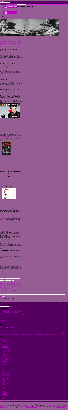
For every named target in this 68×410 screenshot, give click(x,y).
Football (3, 362)
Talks (4, 8)
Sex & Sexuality (4, 392)
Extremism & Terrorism (5, 358)
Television (3, 395)
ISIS (47, 332)
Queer (3, 388)
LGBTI (58, 332)
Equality (12, 332)
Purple (6, 7)
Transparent (7, 287)
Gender (4, 16)
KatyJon (3, 320)
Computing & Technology (6, 350)
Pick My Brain (13, 316)
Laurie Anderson (13, 284)
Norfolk (16, 334)
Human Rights (4, 367)
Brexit (3, 332)
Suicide (32, 334)
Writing (4, 10)
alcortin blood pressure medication (53, 405)
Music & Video (4, 379)
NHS (7, 334)
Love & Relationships (5, 373)
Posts (4, 9)
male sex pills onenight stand (11, 403)
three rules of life (16, 164)
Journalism (3, 370)
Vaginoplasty (17, 287)
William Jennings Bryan (7, 288)
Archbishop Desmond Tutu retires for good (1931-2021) (10, 312)
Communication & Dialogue (6, 349)
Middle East (4, 376)
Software (4, 18)
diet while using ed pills (46, 404)
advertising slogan (3, 256)
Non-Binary (13, 334)
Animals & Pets (4, 340)
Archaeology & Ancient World (6, 342)
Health (3, 366)
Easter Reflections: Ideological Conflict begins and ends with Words (12, 311)
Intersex (45, 332)
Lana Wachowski (11, 61)
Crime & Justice (4, 353)
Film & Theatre (4, 361)
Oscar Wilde (10, 285)
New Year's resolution (5, 285)
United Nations (60, 334)
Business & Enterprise (5, 346)
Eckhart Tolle (17, 282)
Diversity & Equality (5, 354)
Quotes (6, 11)
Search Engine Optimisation (6, 391)
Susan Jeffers (5, 69)
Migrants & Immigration (5, 377)
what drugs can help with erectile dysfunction (24, 404)
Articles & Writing (5, 343)
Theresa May (40, 334)
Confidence (4, 282)
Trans (44, 334)
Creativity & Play (4, 352)
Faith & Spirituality (5, 359)
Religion (28, 334)
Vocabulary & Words (5, 398)
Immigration (41, 332)
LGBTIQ (62, 332)
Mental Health (3, 334)
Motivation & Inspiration (5, 378)
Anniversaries (4, 341)
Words (6, 13)
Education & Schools (5, 356)
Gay (2, 365)
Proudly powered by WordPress (5, 401)
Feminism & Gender (5, 360)
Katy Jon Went (5, 2)
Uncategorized (4, 397)
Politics (4, 15)
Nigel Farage (9, 334)
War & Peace (4, 399)
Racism (26, 334)
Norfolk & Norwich (5, 382)
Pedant (6, 12)
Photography (5, 14)
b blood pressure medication (37, 406)
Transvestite (14, 287)
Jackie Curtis (3, 138)
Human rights (36, 332)
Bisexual (3, 344)
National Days (4, 380)
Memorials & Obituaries (5, 375)
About (4, 5)
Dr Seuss (13, 282)
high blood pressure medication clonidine (31, 407)
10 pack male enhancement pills (51, 403)
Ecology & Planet (4, 355)
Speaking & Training (5, 394)
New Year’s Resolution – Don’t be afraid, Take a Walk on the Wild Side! (11, 43)
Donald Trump (7, 332)
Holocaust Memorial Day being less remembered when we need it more (12, 310)
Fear (19, 282)
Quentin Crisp (14, 285)
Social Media (4, 393)
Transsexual (10, 287)
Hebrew (4, 17)
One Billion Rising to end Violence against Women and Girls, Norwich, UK (13, 314)
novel (17, 157)
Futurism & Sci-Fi (4, 364)
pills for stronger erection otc (31, 403)
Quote (17, 285)
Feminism (23, 332)
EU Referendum (18, 332)
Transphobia (53, 334)
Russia (30, 334)
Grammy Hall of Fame (11, 283)
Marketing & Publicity (5, 374)
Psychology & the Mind (5, 386)
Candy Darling (12, 137)
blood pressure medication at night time (16, 406)
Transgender (3, 287)
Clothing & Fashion (5, 347)
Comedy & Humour (5, 348)
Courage (7, 282)
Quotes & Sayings (5, 389)
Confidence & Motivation (6, 351)
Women (63, 334)
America (3, 339)
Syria (34, 334)
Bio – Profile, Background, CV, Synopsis (11, 6)
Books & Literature (5, 345)
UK (55, 334)
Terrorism (36, 334)
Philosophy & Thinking (5, 383)
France (3, 363)
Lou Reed (17, 284)
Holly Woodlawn (5, 136)
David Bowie (10, 282)
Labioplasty (4, 284)
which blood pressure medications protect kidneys (27, 405)
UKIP (58, 334)
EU (14, 332)
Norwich (19, 334)
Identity (3, 368)
